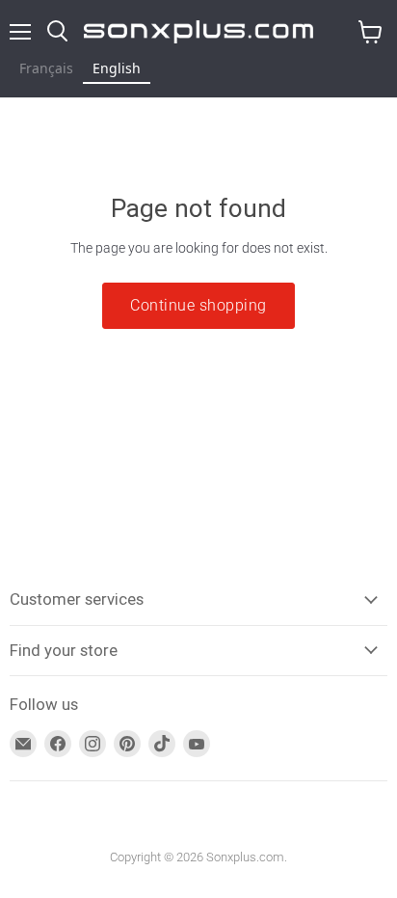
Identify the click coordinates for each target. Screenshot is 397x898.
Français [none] (46, 68)
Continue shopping (198, 305)
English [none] (117, 68)
